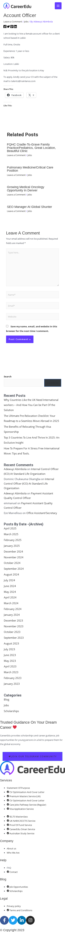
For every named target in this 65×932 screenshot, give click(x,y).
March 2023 (11, 672)
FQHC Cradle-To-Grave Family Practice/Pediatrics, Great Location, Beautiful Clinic (31, 148)
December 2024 (13, 551)
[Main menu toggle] (58, 5)
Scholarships (11, 711)
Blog (6, 699)
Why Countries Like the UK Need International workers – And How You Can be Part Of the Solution (31, 405)
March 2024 (11, 603)
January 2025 (12, 545)
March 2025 (11, 534)
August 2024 (11, 574)
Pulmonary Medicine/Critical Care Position (30, 168)
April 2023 (10, 666)
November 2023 (13, 626)
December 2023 (13, 620)
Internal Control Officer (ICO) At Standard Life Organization (29, 483)
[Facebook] (4, 27)
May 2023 (10, 660)
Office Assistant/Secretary (41, 513)
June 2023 (10, 655)
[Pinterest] (11, 27)
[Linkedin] (15, 27)
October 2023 (12, 632)
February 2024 (12, 609)
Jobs (26, 21)
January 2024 (12, 614)
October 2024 (12, 563)
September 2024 (14, 568)
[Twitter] (8, 27)
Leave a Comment (12, 21)
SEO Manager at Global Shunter (29, 207)
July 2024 (9, 580)
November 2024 (13, 557)
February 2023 (12, 678)
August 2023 (11, 643)
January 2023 (12, 683)
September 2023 (14, 637)
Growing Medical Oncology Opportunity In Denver (25, 188)
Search (8, 376)
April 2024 (10, 597)
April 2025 (10, 528)
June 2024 (10, 586)
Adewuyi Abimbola (15, 469)
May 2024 (10, 591)
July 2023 (9, 649)
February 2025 (12, 540)
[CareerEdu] (17, 6)
